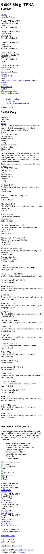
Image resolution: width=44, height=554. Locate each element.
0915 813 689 (6, 511)
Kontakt (4, 78)
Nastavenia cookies (8, 536)
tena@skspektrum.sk (14, 546)
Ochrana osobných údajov (27, 80)
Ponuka (4, 74)
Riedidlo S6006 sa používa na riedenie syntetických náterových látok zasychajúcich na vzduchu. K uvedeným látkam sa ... (20, 128)
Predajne (4, 15)
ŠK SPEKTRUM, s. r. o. (24, 550)
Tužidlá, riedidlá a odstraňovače (17, 103)
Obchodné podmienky (9, 80)
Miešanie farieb (6, 76)
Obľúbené (5, 119)
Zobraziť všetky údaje (9, 145)
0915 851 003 (6, 521)
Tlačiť (3, 122)
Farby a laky (10, 101)
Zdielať (3, 124)
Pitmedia (22, 552)
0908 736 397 (6, 490)
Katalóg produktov (13, 99)
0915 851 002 (6, 500)
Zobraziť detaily (7, 492)
